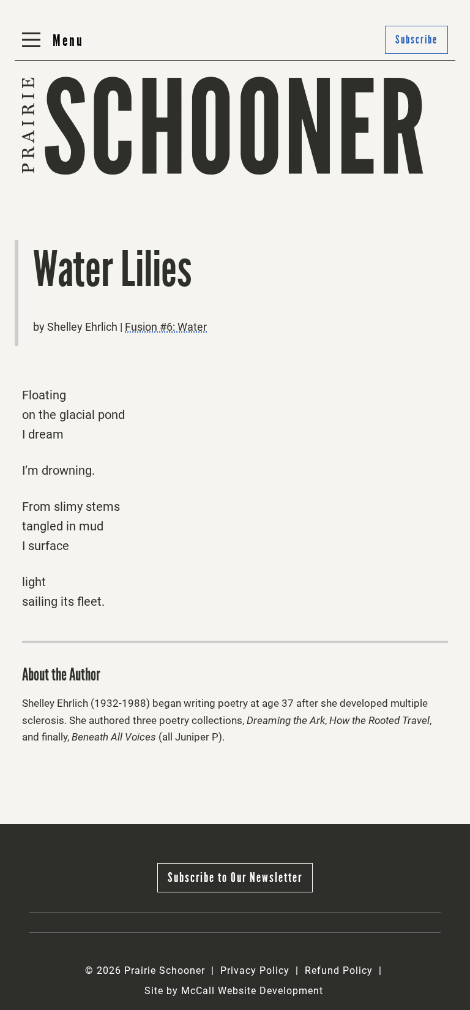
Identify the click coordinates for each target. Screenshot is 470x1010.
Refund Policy (339, 970)
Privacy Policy (254, 970)
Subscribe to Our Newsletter (235, 877)
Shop (326, 175)
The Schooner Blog (69, 175)
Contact (187, 175)
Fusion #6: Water (166, 326)
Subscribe (416, 39)
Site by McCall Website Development (233, 991)
